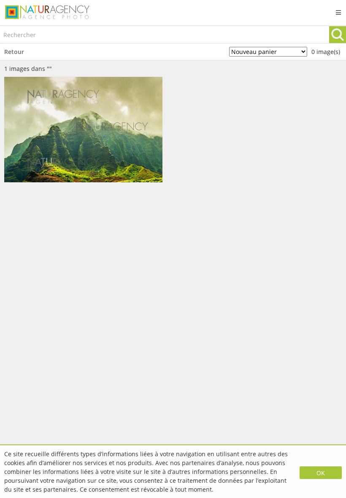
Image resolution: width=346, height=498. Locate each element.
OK (320, 473)
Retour (14, 52)
